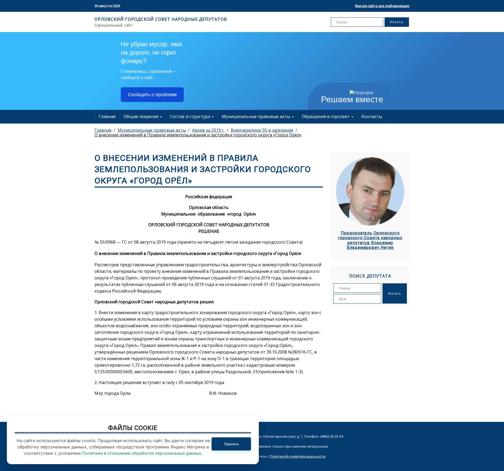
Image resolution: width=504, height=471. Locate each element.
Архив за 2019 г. (208, 130)
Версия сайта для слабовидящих (382, 5)
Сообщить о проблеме (152, 94)
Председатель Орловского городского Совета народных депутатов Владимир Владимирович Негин (370, 240)
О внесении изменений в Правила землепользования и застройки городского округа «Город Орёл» (198, 135)
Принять (231, 444)
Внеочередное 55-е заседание (262, 130)
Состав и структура (190, 116)
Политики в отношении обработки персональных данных (141, 453)
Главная (107, 116)
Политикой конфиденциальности (298, 456)
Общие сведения (141, 116)
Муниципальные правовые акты (256, 116)
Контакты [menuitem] (371, 116)
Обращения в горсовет (326, 116)
